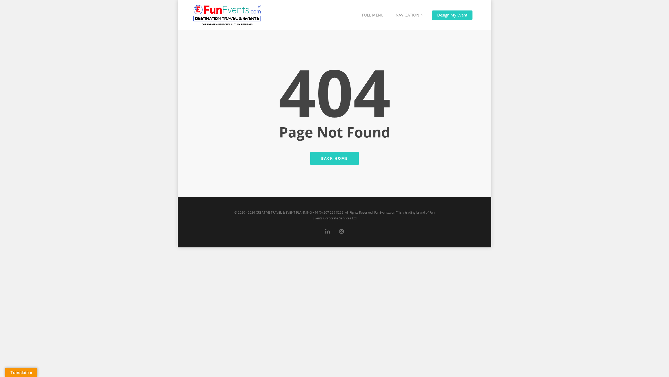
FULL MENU (373, 15)
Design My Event (452, 15)
